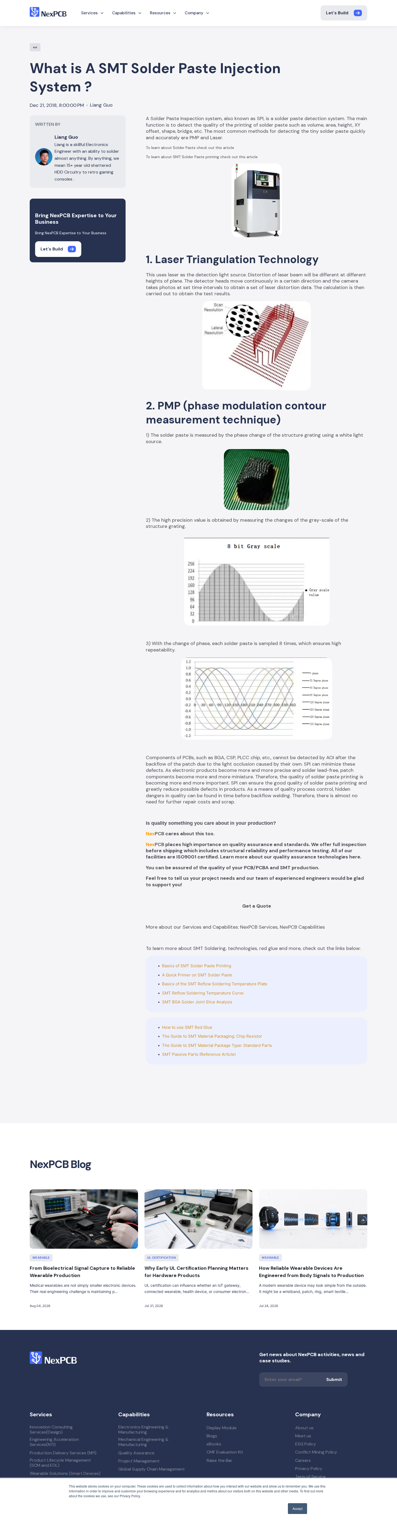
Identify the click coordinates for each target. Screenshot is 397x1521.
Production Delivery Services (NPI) (63, 1452)
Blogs (212, 1435)
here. (355, 857)
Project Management (139, 1461)
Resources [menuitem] (160, 13)
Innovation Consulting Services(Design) (51, 1429)
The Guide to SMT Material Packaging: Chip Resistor (212, 1036)
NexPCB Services (259, 927)
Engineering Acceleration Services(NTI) (54, 1442)
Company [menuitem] (194, 13)
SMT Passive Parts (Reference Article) (199, 1054)
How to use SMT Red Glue (187, 1027)
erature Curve (230, 993)
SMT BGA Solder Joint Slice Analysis (197, 1001)
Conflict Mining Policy (316, 1452)
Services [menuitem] (89, 13)
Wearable (41, 1257)
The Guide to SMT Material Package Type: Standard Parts (217, 1045)
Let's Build (337, 13)
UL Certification (161, 1257)
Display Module (222, 1427)
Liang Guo (101, 105)
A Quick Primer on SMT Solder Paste (197, 974)
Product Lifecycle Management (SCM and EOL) (60, 1463)
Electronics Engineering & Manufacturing (143, 1429)
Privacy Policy (308, 1468)
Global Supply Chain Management (151, 1469)
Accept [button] (297, 1508)
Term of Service (310, 1476)
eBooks (214, 1444)
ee (35, 47)
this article (225, 147)
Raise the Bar (219, 1460)
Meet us (303, 1435)
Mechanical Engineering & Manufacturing (143, 1442)
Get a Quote (256, 906)
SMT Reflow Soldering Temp (189, 993)
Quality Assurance (136, 1452)
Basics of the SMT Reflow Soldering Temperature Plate (214, 983)
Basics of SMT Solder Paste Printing (196, 965)
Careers (303, 1460)
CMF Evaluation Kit (225, 1452)
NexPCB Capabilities (302, 927)
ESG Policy (305, 1444)
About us (304, 1427)
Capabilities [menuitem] (124, 13)
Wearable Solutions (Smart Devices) (65, 1473)
